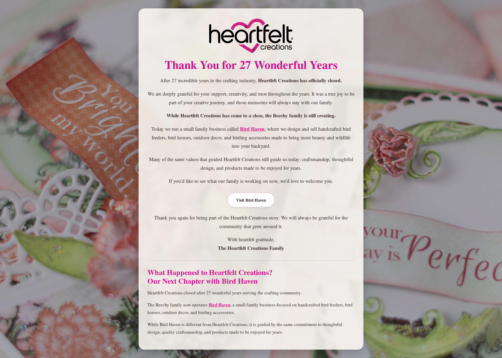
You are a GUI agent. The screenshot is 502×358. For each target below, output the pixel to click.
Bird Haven (252, 128)
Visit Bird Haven (251, 200)
